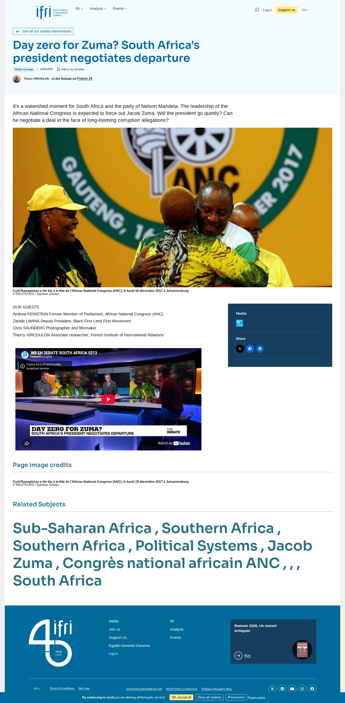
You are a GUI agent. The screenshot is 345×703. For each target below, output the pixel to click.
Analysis (96, 9)
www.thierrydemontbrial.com (144, 688)
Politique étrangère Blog (216, 688)
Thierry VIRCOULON (36, 78)
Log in (267, 10)
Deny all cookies (209, 697)
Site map (83, 688)
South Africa (57, 580)
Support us (286, 10)
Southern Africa (218, 528)
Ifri (78, 9)
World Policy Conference (181, 688)
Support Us (118, 638)
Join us (114, 629)
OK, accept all (181, 697)
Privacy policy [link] (256, 697)
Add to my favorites (72, 69)
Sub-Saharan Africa (82, 528)
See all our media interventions (46, 31)
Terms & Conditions (62, 688)
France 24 (84, 78)
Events (118, 9)
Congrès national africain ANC (171, 563)
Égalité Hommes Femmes (129, 646)
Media (114, 621)
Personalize (236, 697)
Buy (247, 656)
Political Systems (196, 546)
